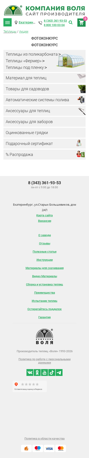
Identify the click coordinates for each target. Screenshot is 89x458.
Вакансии (44, 221)
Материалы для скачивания (45, 268)
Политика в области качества (44, 438)
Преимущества (44, 292)
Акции (23, 31)
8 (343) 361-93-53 (55, 20)
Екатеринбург (29, 22)
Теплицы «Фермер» (24, 60)
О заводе (44, 235)
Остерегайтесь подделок (44, 309)
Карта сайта (44, 215)
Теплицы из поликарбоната (32, 54)
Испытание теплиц (44, 301)
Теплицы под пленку (25, 67)
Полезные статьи (44, 251)
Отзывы (44, 243)
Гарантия (44, 317)
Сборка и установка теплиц (44, 284)
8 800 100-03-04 (54, 25)
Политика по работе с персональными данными (44, 360)
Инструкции (45, 259)
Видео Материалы (44, 276)
